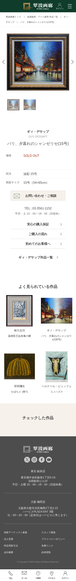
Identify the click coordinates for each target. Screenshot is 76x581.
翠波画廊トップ (13, 17)
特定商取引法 (11, 545)
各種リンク (47, 545)
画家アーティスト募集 (15, 532)
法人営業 (8, 539)
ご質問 (38, 575)
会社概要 (8, 552)
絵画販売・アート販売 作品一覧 (42, 17)
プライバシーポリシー (53, 539)
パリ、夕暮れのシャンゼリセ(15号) (37, 22)
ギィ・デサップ (38, 131)
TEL (11, 575)
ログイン (65, 575)
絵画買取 (46, 552)
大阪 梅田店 (38, 501)
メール (24, 575)
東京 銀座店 (38, 471)
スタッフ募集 (49, 532)
